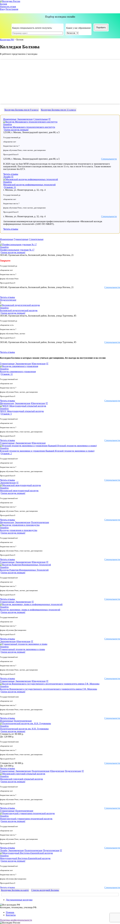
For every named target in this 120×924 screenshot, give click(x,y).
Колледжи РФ (7, 39)
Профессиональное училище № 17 (17, 250)
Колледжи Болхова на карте (15, 890)
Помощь (10, 912)
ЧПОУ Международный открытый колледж (22, 411)
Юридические (39, 363)
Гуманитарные (21, 239)
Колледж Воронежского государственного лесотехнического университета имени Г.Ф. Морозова (48, 689)
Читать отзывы (10, 174)
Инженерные (9, 119)
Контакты (11, 915)
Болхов (3, 4)
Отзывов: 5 (6, 414)
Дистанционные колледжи (19, 900)
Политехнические (40, 522)
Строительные (40, 119)
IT (49, 119)
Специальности (109, 159)
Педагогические (8, 300)
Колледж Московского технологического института (29, 127)
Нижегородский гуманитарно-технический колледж (26, 818)
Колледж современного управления (18, 371)
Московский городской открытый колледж (21, 779)
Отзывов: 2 (6, 453)
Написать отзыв (8, 6)
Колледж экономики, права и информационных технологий (30, 609)
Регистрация (12, 9)
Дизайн (7, 176)
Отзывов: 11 (10, 187)
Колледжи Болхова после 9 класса (21, 110)
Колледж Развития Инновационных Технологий (24, 570)
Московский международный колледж (19, 490)
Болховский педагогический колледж (18, 310)
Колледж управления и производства (18, 530)
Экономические (25, 119)
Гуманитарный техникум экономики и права (22, 649)
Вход (2, 9)
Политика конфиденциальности (16, 920)
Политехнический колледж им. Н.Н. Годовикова (24, 728)
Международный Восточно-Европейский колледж (25, 858)
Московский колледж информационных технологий (29, 184)
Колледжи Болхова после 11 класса (58, 110)
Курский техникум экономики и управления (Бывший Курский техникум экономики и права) (47, 451)
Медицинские (7, 403)
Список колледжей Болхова (45, 890)
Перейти (7, 124)
